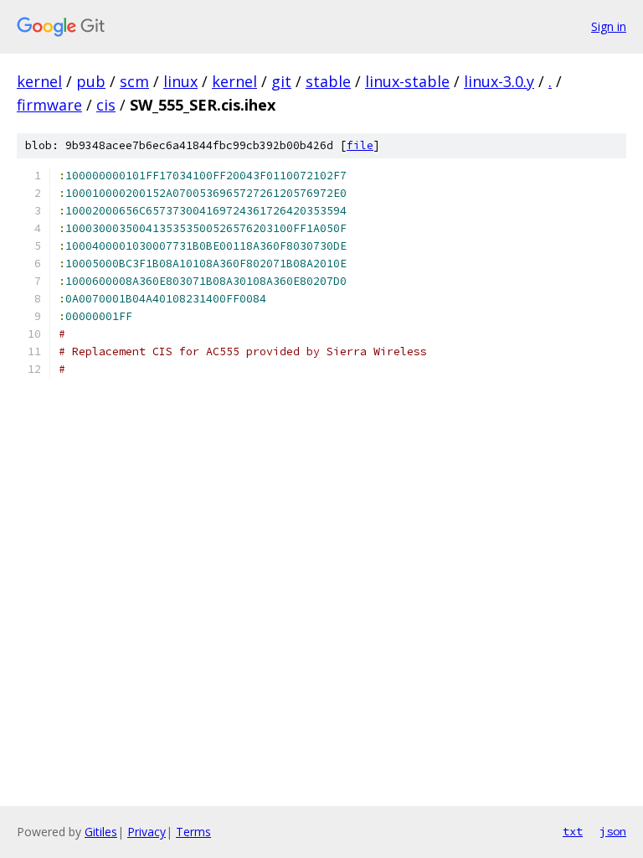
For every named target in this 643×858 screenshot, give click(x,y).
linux (180, 81)
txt (573, 831)
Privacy (146, 832)
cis (106, 105)
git (281, 81)
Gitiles (101, 832)
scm (134, 81)
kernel (39, 81)
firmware (49, 105)
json (612, 831)
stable (328, 81)
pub (90, 81)
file (360, 145)
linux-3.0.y (499, 81)
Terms (193, 832)
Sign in (608, 26)
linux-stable (407, 81)
